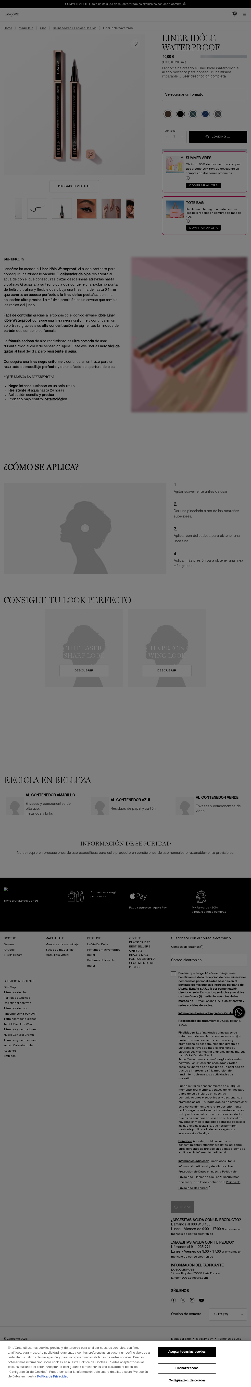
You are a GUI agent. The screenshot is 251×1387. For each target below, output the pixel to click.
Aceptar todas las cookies (186, 1351)
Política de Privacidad (52, 1376)
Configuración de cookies (187, 1380)
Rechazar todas (187, 1368)
